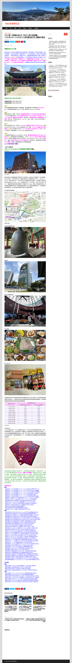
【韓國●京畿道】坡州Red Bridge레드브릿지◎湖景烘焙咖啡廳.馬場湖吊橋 (19, 574)
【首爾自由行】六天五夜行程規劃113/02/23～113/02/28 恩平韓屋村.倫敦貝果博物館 (21, 496)
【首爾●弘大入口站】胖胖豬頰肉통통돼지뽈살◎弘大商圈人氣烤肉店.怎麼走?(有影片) (21, 532)
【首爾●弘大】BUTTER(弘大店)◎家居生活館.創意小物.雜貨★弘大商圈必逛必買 (20, 503)
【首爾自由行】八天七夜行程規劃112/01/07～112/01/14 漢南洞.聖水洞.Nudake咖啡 (21, 493)
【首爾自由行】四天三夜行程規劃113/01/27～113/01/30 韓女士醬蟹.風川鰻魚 (20, 494)
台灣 (6, 28)
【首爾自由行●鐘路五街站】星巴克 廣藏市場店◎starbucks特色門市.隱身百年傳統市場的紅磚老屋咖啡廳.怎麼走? (57, 57)
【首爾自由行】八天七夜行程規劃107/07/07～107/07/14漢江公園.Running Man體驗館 (21, 490)
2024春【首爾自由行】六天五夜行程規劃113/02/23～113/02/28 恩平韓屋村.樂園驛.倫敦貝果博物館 (39, 608)
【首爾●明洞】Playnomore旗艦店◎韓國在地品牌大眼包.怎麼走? (17, 509)
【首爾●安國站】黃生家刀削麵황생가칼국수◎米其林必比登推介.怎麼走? (18, 545)
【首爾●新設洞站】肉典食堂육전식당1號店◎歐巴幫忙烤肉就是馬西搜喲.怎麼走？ (20, 513)
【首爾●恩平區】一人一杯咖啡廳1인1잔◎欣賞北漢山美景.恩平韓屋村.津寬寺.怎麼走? (21, 540)
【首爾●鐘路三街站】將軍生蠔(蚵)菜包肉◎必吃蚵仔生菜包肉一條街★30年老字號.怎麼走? (22, 519)
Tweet (13, 41)
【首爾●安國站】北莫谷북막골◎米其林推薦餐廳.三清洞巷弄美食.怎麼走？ (19, 548)
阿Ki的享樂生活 (12, 23)
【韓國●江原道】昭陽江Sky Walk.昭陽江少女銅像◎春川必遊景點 (17, 568)
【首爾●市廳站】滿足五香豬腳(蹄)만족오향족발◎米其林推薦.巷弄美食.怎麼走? (20, 522)
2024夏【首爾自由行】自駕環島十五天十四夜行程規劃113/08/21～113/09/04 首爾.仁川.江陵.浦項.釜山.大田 (25, 608)
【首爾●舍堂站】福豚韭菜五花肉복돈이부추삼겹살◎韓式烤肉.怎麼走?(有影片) (20, 529)
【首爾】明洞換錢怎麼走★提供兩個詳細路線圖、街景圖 (15, 507)
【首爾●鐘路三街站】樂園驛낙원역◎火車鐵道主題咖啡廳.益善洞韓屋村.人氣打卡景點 (21, 515)
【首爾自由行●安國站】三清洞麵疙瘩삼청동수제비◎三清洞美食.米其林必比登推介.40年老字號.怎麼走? (57, 43)
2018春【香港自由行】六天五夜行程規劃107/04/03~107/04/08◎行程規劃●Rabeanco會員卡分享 (58, 67)
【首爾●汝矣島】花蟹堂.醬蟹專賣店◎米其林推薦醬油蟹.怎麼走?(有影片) (18, 552)
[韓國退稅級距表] (25, 423)
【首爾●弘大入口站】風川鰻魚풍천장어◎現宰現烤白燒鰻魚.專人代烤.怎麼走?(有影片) (21, 533)
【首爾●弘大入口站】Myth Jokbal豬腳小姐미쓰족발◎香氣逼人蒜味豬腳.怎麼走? (20, 530)
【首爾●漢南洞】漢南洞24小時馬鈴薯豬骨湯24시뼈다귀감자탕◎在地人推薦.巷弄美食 (21, 558)
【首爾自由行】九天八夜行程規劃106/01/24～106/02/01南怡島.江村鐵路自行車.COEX (21, 488)
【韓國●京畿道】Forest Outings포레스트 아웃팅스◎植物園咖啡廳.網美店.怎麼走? (20, 573)
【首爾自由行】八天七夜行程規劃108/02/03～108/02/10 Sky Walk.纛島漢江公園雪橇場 (21, 491)
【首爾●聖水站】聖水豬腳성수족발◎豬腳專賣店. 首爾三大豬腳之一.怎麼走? (19, 526)
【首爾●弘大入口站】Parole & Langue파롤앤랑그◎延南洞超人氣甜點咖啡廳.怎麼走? (21, 536)
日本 (10, 28)
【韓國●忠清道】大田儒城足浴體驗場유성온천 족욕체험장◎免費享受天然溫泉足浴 (20, 570)
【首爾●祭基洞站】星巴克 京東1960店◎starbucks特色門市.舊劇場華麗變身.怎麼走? (21, 512)
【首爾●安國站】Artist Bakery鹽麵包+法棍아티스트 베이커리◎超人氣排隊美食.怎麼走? (21, 543)
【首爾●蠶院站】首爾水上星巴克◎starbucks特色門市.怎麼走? (16, 549)
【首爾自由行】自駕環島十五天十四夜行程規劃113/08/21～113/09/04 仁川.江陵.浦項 (21, 497)
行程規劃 (5, 33)
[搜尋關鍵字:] (58, 34)
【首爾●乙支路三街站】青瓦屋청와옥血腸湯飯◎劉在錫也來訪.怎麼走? (18, 525)
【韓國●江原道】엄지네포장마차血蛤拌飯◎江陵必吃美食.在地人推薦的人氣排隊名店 (21, 581)
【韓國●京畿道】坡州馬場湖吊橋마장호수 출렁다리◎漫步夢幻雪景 (17, 567)
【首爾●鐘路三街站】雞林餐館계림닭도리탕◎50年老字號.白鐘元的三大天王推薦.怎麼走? (22, 517)
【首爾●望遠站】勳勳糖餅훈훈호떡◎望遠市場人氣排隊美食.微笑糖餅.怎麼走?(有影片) (21, 555)
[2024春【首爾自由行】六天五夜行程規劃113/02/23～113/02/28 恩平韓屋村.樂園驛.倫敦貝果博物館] (39, 605)
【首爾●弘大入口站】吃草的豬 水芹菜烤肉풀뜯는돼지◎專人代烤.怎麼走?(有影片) (20, 535)
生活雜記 (30, 28)
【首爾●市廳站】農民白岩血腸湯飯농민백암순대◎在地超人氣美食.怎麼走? (19, 523)
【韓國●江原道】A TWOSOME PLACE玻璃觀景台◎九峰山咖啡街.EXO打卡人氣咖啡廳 (21, 577)
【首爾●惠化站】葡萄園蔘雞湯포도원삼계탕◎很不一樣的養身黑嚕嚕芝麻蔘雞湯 (20, 550)
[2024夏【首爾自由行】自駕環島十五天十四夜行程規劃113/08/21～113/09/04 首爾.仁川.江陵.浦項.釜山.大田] (25, 605)
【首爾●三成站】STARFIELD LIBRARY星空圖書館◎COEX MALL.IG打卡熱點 (19, 501)
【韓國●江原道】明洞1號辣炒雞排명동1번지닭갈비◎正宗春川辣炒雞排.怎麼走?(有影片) (21, 575)
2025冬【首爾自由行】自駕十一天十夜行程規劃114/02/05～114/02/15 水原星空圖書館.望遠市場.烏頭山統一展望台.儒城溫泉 (10, 609)
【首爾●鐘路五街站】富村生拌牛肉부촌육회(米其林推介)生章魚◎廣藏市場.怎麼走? (20, 516)
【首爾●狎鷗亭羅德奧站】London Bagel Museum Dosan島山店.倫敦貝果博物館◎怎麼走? (22, 559)
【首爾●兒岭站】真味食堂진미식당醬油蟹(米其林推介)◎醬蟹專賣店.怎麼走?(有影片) (21, 553)
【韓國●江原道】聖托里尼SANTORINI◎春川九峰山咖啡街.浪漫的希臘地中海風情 (20, 578)
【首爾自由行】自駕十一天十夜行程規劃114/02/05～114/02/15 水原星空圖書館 (20, 499)
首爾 (10, 33)
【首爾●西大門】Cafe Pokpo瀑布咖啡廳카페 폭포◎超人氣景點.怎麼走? (18, 542)
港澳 (19, 28)
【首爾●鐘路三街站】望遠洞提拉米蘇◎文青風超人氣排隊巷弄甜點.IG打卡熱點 (20, 520)
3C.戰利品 (36, 28)
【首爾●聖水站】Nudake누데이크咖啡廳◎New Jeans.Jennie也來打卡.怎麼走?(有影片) (21, 528)
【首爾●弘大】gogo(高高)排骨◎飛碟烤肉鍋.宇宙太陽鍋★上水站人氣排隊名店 (20, 538)
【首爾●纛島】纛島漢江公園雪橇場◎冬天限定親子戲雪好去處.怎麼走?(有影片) (20, 500)
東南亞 (24, 28)
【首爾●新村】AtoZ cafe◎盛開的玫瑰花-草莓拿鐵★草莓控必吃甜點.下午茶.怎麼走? (21, 539)
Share (7, 41)
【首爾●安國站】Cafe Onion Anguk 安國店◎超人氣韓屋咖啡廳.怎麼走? (18, 546)
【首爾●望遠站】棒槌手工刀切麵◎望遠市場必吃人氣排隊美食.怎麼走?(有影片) (20, 556)
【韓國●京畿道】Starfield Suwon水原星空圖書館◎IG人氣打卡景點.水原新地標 (20, 565)
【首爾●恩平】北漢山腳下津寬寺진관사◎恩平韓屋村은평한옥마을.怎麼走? (19, 504)
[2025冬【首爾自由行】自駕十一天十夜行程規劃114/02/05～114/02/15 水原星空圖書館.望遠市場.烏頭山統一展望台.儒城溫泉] (10, 605)
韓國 (15, 28)
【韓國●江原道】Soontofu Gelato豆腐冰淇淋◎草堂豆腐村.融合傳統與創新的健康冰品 (21, 580)
